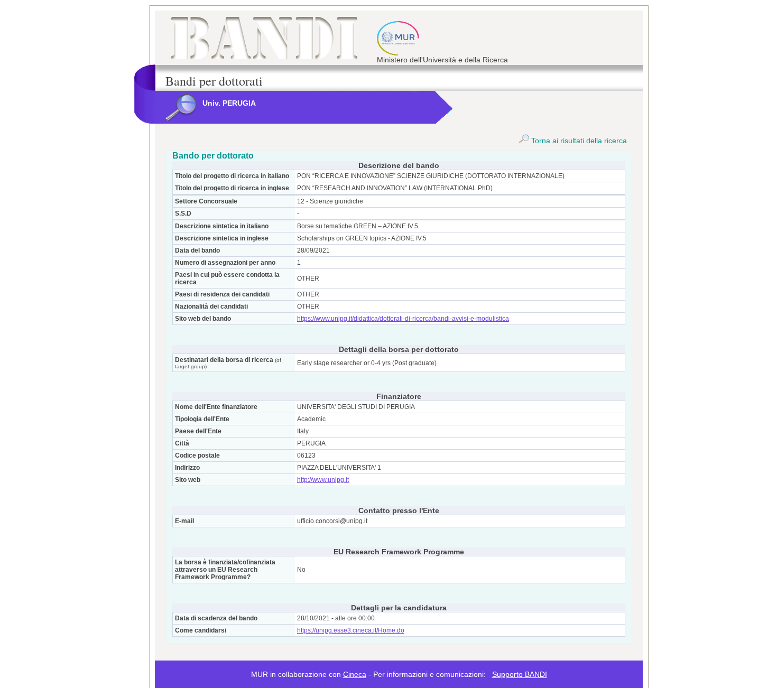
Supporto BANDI (519, 674)
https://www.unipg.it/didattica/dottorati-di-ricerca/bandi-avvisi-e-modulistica (403, 318)
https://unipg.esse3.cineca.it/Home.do (350, 630)
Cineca (354, 674)
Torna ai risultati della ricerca (578, 140)
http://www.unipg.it (323, 480)
